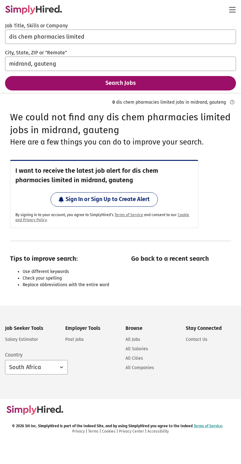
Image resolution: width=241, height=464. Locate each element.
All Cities (134, 358)
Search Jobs (120, 82)
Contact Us (196, 339)
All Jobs (133, 339)
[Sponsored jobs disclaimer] (232, 102)
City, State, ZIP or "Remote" (36, 53)
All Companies (140, 367)
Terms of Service (129, 215)
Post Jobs (74, 339)
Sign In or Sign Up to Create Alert (108, 199)
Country (14, 355)
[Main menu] (232, 10)
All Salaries (137, 349)
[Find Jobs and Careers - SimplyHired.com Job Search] (33, 9)
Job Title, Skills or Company (36, 26)
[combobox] (120, 37)
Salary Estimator (21, 339)
